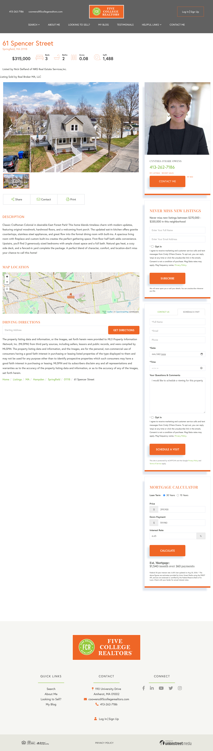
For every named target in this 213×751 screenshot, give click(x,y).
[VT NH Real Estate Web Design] (175, 742)
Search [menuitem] (32, 24)
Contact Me (167, 181)
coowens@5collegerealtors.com (46, 11)
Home (5, 379)
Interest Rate (156, 530)
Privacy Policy (180, 265)
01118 (67, 379)
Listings (17, 379)
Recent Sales (168, 173)
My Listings (155, 173)
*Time (153, 361)
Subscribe (167, 278)
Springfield (54, 379)
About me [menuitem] (54, 24)
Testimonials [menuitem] (125, 24)
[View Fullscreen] (6, 289)
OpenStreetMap (122, 312)
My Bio (190, 177)
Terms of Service (155, 463)
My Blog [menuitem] (103, 24)
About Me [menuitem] (51, 694)
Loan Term (155, 495)
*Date (153, 347)
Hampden (38, 379)
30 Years (170, 495)
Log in (185, 11)
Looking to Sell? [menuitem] (79, 24)
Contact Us (163, 312)
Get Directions (123, 330)
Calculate (167, 550)
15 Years (184, 495)
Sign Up (195, 11)
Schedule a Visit (191, 312)
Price (152, 503)
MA (27, 379)
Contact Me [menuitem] (177, 24)
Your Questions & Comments (165, 375)
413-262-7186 (16, 11)
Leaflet (110, 312)
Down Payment (158, 516)
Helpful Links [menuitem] (150, 24)
